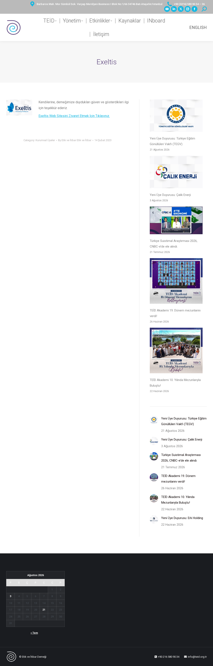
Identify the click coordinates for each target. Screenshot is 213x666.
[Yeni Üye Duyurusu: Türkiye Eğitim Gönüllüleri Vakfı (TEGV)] (176, 116)
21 (43, 609)
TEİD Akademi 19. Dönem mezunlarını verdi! (175, 313)
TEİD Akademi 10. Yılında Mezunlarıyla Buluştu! (175, 382)
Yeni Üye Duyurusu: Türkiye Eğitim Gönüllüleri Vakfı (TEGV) (172, 141)
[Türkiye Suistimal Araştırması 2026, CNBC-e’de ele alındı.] (176, 221)
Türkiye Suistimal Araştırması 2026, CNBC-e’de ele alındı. (173, 243)
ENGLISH (198, 27)
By (74, 140)
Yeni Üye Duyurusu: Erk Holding (182, 518)
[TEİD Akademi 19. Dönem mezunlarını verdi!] (176, 282)
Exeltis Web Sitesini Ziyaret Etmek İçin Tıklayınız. (74, 116)
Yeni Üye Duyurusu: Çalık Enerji (170, 195)
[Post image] (154, 420)
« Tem (34, 632)
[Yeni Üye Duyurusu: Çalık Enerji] (176, 173)
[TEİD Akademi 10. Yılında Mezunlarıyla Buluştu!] (176, 351)
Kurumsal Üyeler (45, 140)
